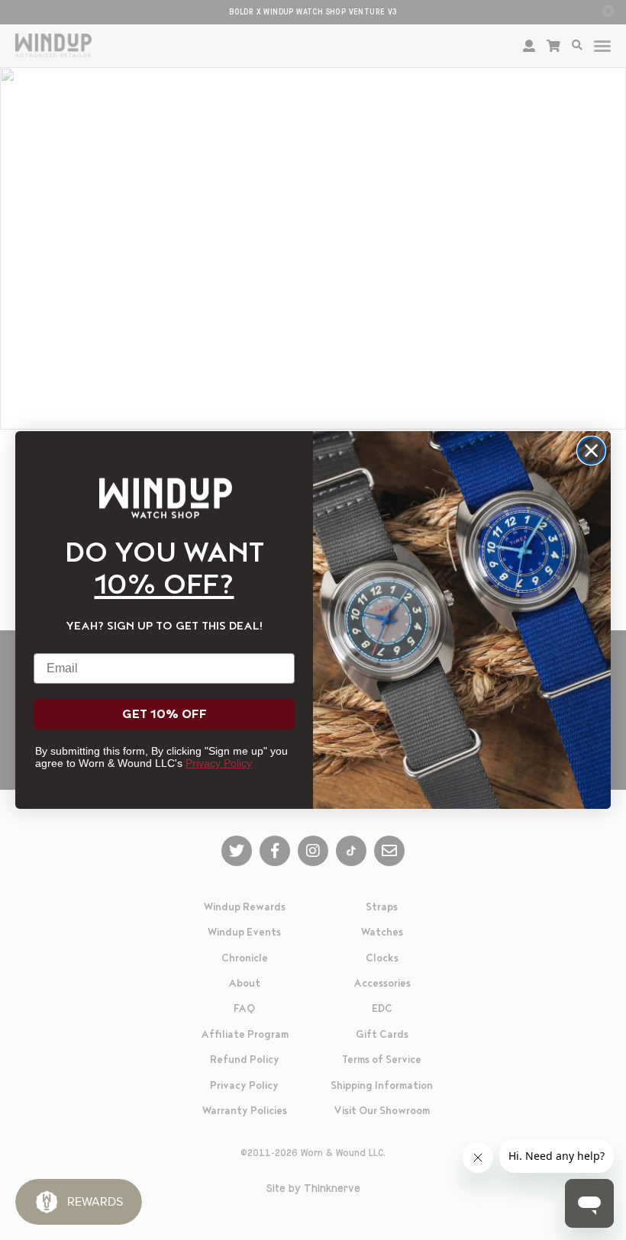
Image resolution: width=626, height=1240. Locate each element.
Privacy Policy (219, 763)
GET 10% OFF (164, 714)
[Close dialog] (591, 450)
